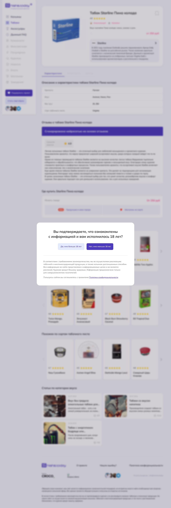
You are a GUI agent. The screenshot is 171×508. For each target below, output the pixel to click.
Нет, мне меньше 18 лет (100, 246)
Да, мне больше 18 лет (71, 246)
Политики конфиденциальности (103, 277)
